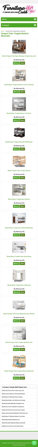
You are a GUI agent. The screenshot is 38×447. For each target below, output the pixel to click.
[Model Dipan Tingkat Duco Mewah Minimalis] (19, 224)
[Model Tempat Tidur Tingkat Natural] (19, 167)
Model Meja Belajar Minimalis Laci (11, 419)
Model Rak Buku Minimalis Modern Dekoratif (13, 423)
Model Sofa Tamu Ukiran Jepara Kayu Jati (13, 390)
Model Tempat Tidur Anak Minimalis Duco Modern (19, 313)
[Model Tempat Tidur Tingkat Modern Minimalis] (19, 368)
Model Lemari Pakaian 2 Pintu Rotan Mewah (13, 393)
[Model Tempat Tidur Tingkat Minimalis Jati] (19, 339)
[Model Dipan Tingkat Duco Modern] (19, 195)
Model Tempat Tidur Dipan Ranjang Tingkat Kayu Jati (19, 56)
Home (2, 31)
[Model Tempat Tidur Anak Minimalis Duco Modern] (19, 310)
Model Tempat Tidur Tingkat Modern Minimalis (19, 371)
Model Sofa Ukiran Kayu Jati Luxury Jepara (13, 410)
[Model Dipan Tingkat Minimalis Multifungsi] (19, 139)
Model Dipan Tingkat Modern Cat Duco (19, 113)
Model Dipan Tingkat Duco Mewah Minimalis (19, 228)
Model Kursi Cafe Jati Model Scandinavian (13, 406)
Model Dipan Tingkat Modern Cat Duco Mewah (19, 84)
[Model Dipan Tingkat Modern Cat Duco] (19, 110)
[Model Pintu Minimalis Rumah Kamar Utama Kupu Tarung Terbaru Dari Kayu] (19, 14)
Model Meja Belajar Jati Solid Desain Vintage (13, 400)
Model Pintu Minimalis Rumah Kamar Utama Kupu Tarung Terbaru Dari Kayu (23, 444)
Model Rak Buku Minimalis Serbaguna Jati (13, 403)
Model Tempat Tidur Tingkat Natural (19, 170)
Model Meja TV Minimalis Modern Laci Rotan (13, 416)
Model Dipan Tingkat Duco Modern (19, 199)
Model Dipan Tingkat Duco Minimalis (19, 285)
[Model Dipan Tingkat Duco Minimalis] (19, 282)
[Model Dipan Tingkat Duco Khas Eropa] (19, 252)
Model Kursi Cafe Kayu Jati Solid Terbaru (12, 426)
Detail (17, 63)
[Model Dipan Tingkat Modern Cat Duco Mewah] (19, 80)
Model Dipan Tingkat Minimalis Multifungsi (19, 142)
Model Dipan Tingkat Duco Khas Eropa (19, 256)
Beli (23, 63)
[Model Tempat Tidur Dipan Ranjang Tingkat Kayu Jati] (19, 53)
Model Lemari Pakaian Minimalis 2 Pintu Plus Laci (15, 413)
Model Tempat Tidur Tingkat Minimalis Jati (19, 342)
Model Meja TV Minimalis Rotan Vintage (12, 397)
